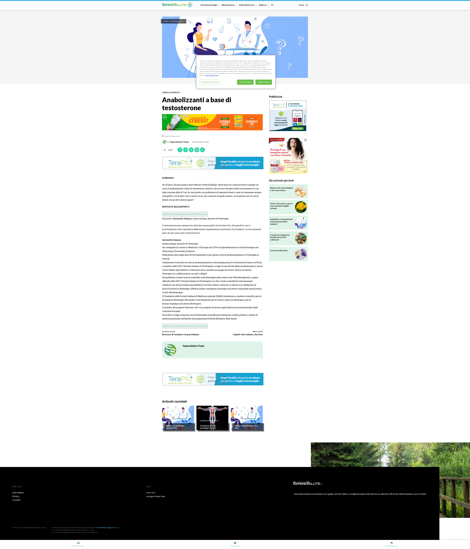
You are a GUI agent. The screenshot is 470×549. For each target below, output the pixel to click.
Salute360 (101, 527)
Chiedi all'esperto (176, 21)
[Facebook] (179, 149)
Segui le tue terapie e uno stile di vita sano (185, 214)
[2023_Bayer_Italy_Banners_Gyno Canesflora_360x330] (288, 156)
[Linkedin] (196, 149)
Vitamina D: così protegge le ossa (208, 426)
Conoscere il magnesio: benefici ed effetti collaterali (280, 237)
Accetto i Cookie (263, 82)
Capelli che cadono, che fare (248, 334)
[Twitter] (185, 149)
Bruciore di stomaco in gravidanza (180, 334)
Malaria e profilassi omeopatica (175, 426)
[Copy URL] (202, 149)
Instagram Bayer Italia (156, 496)
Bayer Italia (151, 493)
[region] (236, 72)
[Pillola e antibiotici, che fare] (247, 418)
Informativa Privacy (18, 494)
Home (166, 21)
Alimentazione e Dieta (209, 420)
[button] (303, 5)
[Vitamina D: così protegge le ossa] (212, 418)
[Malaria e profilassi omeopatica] (178, 418)
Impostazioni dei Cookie (210, 82)
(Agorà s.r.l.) (113, 527)
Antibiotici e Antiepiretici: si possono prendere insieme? (281, 221)
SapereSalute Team (179, 142)
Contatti (16, 500)
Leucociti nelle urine (279, 250)
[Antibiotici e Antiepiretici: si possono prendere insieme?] (301, 223)
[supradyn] (212, 122)
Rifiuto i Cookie (245, 82)
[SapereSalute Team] (165, 142)
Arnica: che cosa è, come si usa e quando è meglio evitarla (281, 205)
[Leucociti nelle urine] (301, 254)
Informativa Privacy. (212, 75)
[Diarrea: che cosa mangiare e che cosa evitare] (301, 191)
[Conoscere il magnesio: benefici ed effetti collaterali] (301, 238)
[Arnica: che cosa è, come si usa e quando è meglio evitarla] (301, 207)
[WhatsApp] (191, 149)
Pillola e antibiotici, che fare (246, 426)
